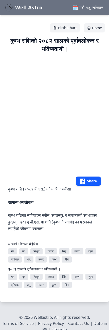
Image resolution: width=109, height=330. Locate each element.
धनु (28, 259)
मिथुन (36, 251)
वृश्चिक (15, 259)
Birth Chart (67, 27)
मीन (67, 259)
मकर (41, 259)
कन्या (77, 251)
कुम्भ (54, 259)
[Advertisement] (54, 115)
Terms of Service (18, 323)
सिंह (64, 251)
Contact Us (78, 323)
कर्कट (51, 251)
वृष (23, 251)
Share (92, 181)
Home (97, 27)
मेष (12, 251)
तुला (90, 251)
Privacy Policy (51, 323)
